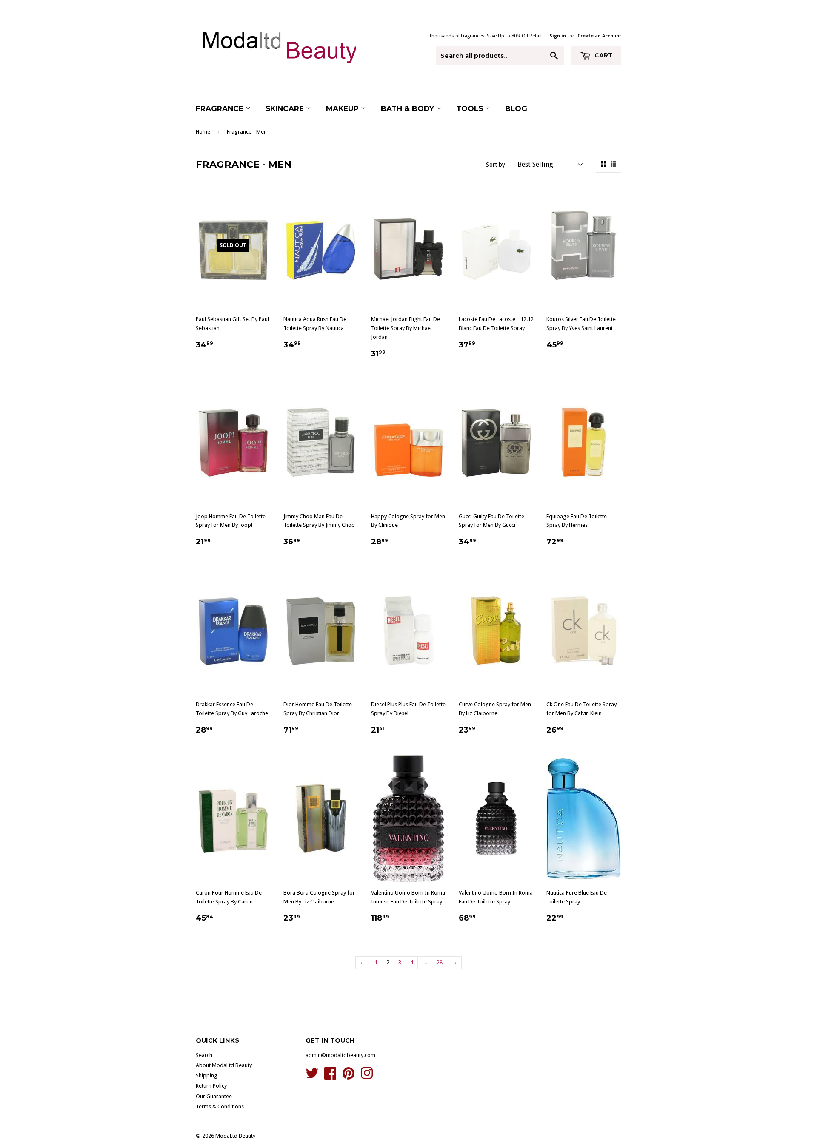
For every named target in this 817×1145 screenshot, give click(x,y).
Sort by (495, 164)
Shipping (206, 1075)
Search (204, 1055)
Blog (516, 108)
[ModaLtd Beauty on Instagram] (366, 1076)
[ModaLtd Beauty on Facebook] (330, 1076)
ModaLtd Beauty (235, 1136)
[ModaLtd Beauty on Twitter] (312, 1076)
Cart (603, 55)
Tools (470, 108)
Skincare (286, 108)
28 (440, 962)
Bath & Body (408, 108)
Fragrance (221, 108)
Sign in (557, 36)
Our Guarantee (214, 1096)
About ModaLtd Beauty (224, 1065)
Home (203, 131)
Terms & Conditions (220, 1106)
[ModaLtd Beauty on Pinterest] (348, 1076)
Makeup (343, 108)
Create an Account (599, 36)
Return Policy (211, 1085)
